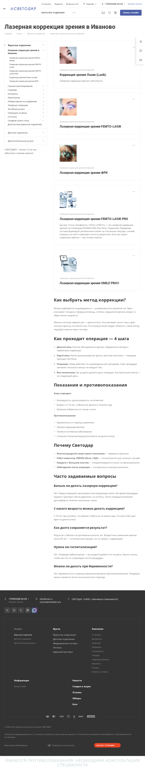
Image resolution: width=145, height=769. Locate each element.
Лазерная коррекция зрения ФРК (84, 172)
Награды (96, 655)
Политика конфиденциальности (19, 734)
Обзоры (76, 698)
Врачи (56, 628)
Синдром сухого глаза (18, 120)
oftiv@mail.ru (46, 599)
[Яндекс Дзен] (27, 610)
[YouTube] (14, 610)
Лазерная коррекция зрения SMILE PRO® (89, 283)
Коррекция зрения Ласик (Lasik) (83, 75)
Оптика (57, 647)
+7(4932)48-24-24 (114, 3)
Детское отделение (18, 132)
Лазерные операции (18, 105)
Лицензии (96, 643)
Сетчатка (12, 116)
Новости (77, 680)
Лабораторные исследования (22, 101)
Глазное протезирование (20, 86)
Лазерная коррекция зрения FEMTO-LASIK (90, 126)
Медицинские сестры (65, 643)
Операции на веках (17, 113)
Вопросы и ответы (100, 672)
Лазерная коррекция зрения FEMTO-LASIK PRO (94, 219)
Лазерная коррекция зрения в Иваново (23, 52)
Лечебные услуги (16, 109)
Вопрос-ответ (20, 686)
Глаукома (12, 90)
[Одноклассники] (21, 610)
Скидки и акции (81, 686)
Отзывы (95, 667)
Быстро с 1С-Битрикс (106, 745)
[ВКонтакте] (7, 610)
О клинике (96, 635)
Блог (75, 704)
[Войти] (115, 12)
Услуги (18, 628)
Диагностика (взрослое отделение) (25, 124)
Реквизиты (96, 647)
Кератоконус (14, 97)
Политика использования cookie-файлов (95, 734)
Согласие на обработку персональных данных (55, 734)
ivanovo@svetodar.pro (50, 602)
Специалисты (98, 651)
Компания (97, 628)
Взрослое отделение (19, 45)
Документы (97, 639)
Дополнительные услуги (21, 140)
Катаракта (13, 93)
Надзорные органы (100, 659)
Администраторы (63, 651)
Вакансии (96, 663)
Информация (21, 680)
